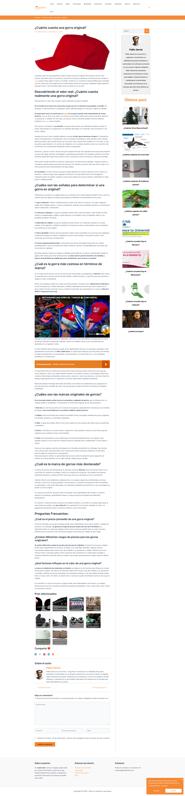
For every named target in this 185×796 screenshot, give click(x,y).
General (37, 18)
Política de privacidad (83, 768)
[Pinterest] (44, 654)
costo (47, 121)
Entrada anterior (44, 687)
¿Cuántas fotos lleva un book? (136, 128)
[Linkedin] (49, 654)
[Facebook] (36, 654)
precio (65, 114)
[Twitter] (40, 654)
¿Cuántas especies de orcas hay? (135, 155)
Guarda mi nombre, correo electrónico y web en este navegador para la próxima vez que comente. (73, 738)
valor (36, 81)
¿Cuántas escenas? (136, 331)
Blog (76, 775)
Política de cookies (82, 773)
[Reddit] (53, 654)
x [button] (181, 779)
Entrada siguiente (100, 687)
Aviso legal (79, 770)
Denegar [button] (156, 790)
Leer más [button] (164, 786)
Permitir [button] (173, 790)
